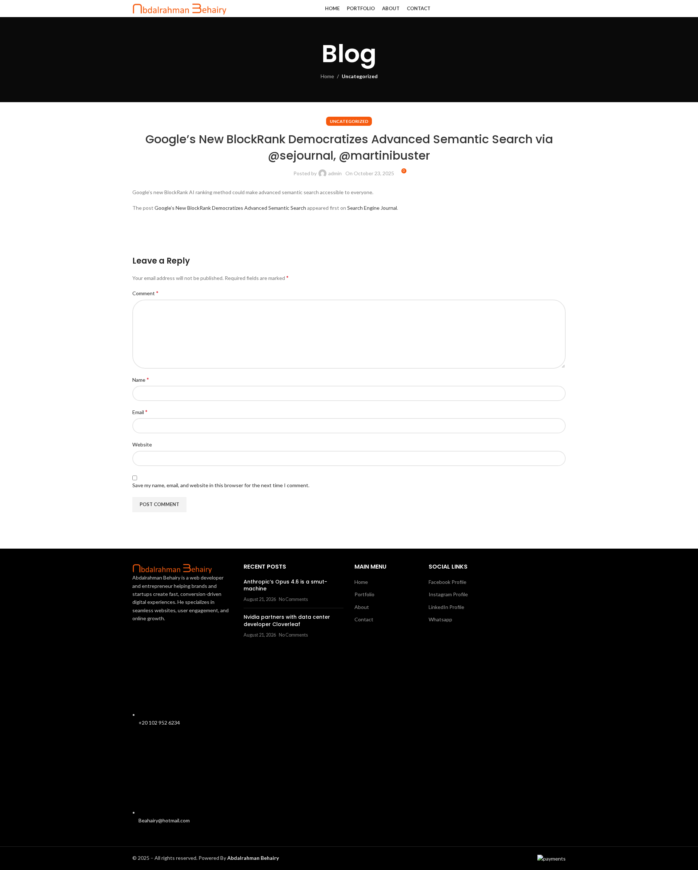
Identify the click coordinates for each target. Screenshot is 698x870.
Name (140, 379)
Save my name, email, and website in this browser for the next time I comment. (220, 485)
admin (335, 173)
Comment (145, 292)
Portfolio (364, 594)
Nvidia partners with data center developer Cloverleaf (287, 620)
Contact (363, 619)
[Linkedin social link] (551, 8)
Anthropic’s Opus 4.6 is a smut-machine (285, 585)
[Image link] (172, 568)
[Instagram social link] (542, 8)
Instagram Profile (448, 594)
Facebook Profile (447, 582)
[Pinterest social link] (176, 233)
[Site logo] (179, 8)
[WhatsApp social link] (561, 8)
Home (327, 76)
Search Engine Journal (372, 208)
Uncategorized (360, 76)
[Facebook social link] (533, 8)
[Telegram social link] (212, 233)
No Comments (293, 599)
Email (140, 411)
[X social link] (158, 233)
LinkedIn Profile (446, 607)
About (361, 607)
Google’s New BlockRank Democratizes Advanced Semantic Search (230, 208)
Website (142, 444)
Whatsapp (440, 619)
